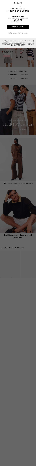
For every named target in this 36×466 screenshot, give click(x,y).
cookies (22, 42)
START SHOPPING (18, 27)
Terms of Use (28, 40)
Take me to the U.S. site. (18, 33)
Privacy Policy (6, 42)
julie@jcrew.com (20, 22)
